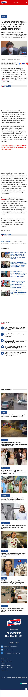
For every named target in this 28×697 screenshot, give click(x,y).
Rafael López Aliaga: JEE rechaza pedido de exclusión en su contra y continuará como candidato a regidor (18, 264)
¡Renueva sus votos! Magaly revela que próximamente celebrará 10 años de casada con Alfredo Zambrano (13, 472)
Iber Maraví (12, 243)
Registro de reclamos (6, 661)
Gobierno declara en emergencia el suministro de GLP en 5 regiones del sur (18, 292)
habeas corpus (4, 243)
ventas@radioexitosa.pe (10, 646)
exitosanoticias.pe (9, 650)
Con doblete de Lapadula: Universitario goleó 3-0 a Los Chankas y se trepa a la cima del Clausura (13, 555)
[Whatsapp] (2, 63)
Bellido (3, 200)
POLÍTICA (18, 243)
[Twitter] (4, 63)
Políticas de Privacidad (7, 668)
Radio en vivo (4, 670)
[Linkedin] (10, 63)
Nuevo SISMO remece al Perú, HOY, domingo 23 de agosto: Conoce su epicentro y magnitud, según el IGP (15, 354)
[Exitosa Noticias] (4, 2)
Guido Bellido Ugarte (17, 241)
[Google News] (18, 633)
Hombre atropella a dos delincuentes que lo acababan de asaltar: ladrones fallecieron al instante (13, 416)
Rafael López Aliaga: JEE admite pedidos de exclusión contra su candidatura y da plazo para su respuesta (18, 274)
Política (3, 16)
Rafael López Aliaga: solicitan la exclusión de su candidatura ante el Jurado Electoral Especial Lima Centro (15, 341)
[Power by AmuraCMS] (23, 683)
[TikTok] (20, 633)
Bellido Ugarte (5, 80)
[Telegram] (12, 63)
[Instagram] (15, 633)
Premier (24, 243)
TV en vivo (3, 663)
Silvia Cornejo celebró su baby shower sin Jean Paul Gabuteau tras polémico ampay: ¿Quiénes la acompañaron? (12, 499)
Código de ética (5, 659)
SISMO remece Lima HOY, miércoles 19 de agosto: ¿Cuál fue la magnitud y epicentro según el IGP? (14, 328)
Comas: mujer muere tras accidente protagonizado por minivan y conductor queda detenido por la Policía (14, 444)
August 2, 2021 (6, 86)
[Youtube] (13, 633)
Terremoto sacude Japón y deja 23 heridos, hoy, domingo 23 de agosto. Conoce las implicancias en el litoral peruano (15, 347)
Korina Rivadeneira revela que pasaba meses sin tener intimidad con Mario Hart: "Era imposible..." (13, 527)
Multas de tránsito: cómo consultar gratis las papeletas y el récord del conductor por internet (13, 610)
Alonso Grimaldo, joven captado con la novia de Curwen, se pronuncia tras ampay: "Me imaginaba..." (15, 335)
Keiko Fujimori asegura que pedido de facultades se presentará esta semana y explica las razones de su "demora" (18, 255)
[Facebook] (7, 63)
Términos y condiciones (7, 665)
